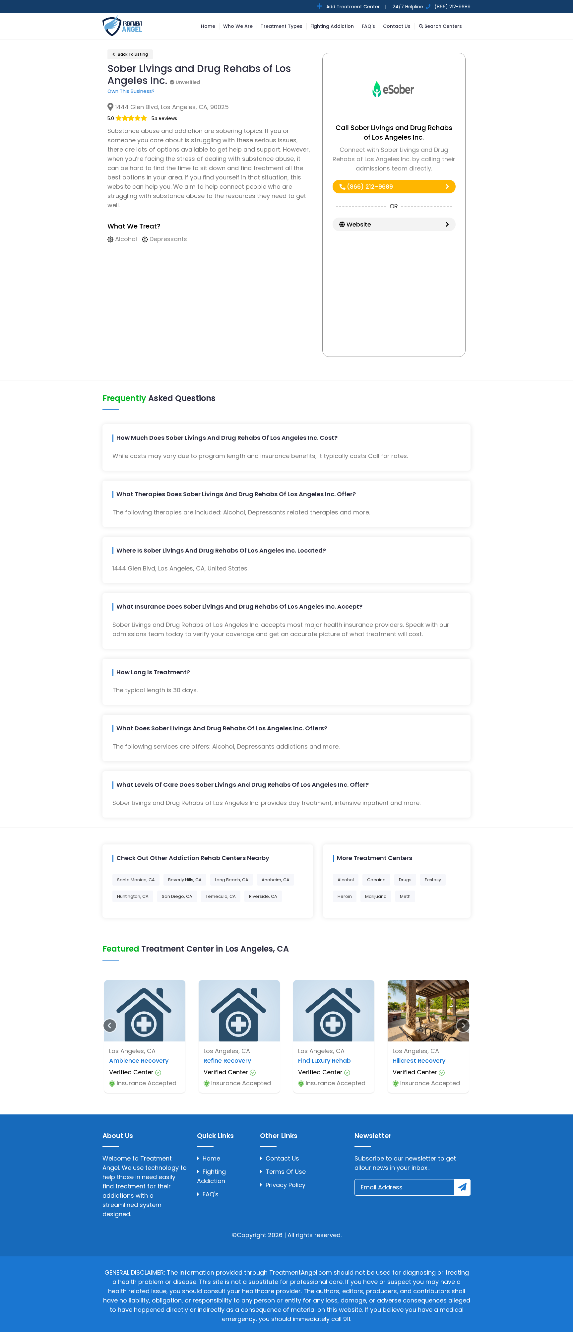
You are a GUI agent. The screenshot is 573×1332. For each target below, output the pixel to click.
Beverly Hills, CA (185, 880)
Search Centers (442, 26)
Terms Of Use (286, 1171)
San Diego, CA (177, 896)
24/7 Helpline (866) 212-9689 (431, 6)
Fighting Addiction (332, 26)
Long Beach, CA (231, 880)
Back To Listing (132, 54)
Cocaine (376, 880)
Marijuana (376, 896)
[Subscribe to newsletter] (462, 1187)
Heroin (345, 896)
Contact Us (397, 26)
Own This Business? (131, 91)
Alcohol (346, 880)
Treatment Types (281, 26)
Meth (405, 896)
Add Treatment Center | (355, 6)
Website (358, 224)
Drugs (405, 880)
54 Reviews (164, 118)
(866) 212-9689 (369, 186)
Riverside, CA (263, 896)
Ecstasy (433, 880)
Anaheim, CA (275, 880)
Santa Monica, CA (136, 880)
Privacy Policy (285, 1185)
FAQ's (368, 26)
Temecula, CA (221, 896)
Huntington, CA (133, 896)
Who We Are (238, 26)
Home (208, 26)
